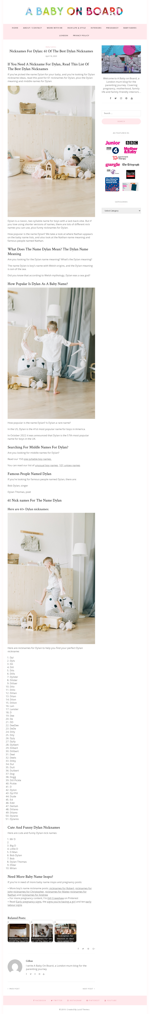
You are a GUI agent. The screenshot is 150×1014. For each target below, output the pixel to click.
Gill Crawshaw (55, 898)
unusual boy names (46, 465)
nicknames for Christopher (28, 891)
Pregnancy (112, 28)
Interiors (96, 28)
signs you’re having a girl (61, 901)
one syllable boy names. (38, 459)
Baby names (130, 28)
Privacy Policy (81, 35)
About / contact (32, 28)
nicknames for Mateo (57, 891)
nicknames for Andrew (35, 895)
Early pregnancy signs (28, 901)
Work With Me (55, 28)
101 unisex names (69, 465)
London (63, 35)
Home (15, 28)
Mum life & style (77, 28)
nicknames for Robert (61, 888)
